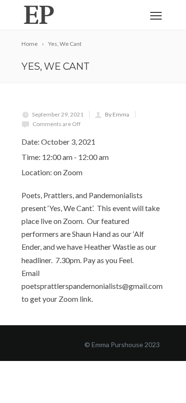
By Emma (117, 114)
